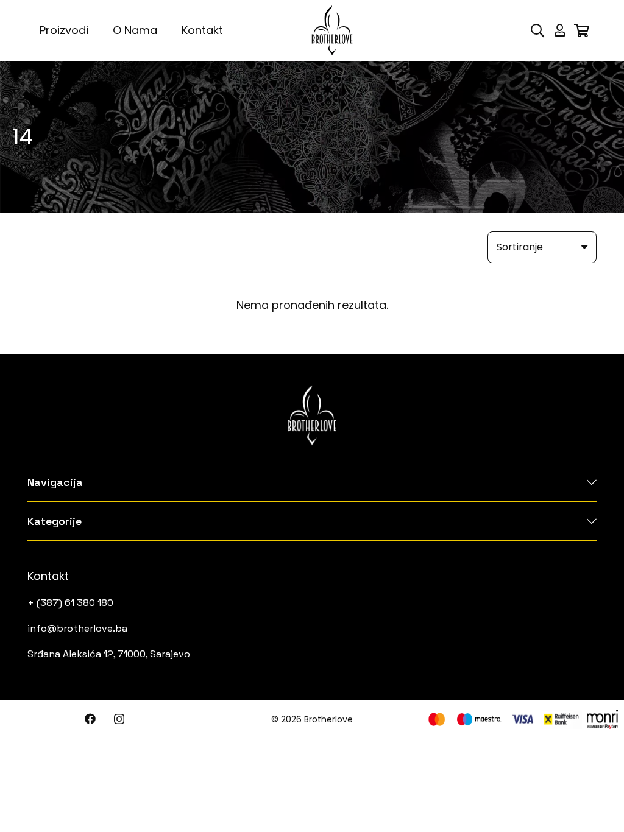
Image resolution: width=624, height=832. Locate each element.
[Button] (560, 30)
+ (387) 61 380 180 (70, 602)
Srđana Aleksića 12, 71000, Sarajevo (108, 653)
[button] (537, 30)
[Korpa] (582, 30)
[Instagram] (119, 719)
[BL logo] (332, 30)
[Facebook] (90, 718)
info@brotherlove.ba (77, 628)
